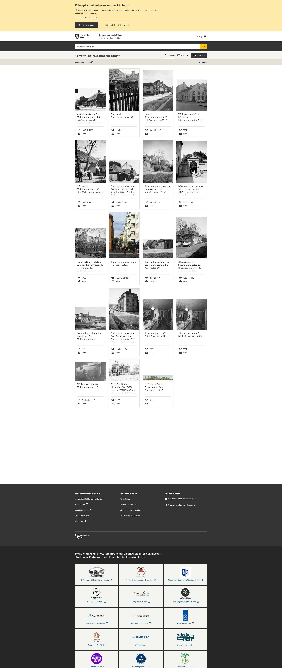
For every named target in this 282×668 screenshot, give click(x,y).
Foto (89, 62)
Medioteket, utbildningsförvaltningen (89, 499)
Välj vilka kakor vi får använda (117, 25)
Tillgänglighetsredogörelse (130, 510)
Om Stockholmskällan (128, 505)
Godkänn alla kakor (86, 25)
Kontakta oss (125, 499)
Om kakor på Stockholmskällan (87, 18)
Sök (203, 46)
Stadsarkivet (80, 521)
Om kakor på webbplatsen (130, 516)
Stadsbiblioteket (81, 516)
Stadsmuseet (80, 505)
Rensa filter (202, 62)
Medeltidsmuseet (81, 510)
